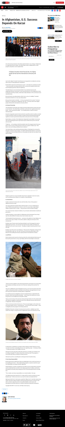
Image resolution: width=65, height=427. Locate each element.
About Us (33, 10)
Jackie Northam (8, 27)
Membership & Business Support (23, 10)
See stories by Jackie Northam (14, 398)
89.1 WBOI (16, 418)
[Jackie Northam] (4, 399)
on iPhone (8, 420)
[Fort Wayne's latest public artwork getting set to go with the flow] (51, 27)
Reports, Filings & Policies (40, 420)
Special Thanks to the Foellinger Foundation (55, 416)
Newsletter (12, 10)
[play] (2, 7)
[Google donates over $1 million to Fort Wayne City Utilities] (51, 37)
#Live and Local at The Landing (44, 10)
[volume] (5, 7)
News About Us (25, 415)
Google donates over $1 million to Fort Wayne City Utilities (58, 36)
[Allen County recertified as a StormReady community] (51, 19)
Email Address (51, 56)
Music (6, 10)
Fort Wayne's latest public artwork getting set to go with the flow (59, 26)
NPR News (4, 15)
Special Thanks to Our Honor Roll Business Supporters (55, 418)
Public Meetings (52, 413)
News (2, 10)
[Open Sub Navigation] (8, 10)
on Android (11, 420)
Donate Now (60, 2)
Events (24, 420)
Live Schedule (38, 413)
